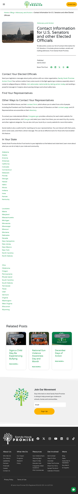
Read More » (13, 364)
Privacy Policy (8, 480)
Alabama (5, 152)
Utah (4, 292)
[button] (51, 67)
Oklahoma (6, 268)
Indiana (5, 190)
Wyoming (6, 310)
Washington (6, 301)
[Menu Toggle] (4, 4)
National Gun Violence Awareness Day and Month (39, 356)
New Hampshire (8, 241)
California (5, 164)
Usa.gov (27, 119)
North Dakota (7, 256)
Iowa (4, 193)
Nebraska (5, 235)
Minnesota (6, 223)
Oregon (5, 271)
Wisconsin (6, 307)
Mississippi (6, 226)
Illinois (4, 188)
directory (32, 110)
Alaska (4, 155)
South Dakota (7, 283)
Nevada (5, 238)
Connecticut (7, 170)
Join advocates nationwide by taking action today (46, 84)
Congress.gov (33, 116)
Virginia (5, 298)
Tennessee (6, 286)
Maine (4, 212)
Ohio (4, 265)
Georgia (5, 179)
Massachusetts (8, 218)
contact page (63, 107)
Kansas (5, 196)
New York (5, 250)
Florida (4, 176)
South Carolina (8, 280)
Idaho (4, 185)
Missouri (5, 229)
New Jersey (6, 244)
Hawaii (4, 182)
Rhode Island (7, 277)
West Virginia (7, 304)
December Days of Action (60, 353)
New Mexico (7, 247)
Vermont (5, 295)
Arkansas (5, 161)
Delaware (5, 173)
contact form (32, 104)
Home (6, 13)
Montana (5, 232)
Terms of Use (21, 480)
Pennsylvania (7, 274)
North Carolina (7, 253)
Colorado (5, 167)
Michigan (5, 220)
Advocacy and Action (24, 13)
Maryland (5, 214)
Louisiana (5, 209)
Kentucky (5, 199)
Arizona (5, 158)
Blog (12, 13)
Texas (4, 289)
